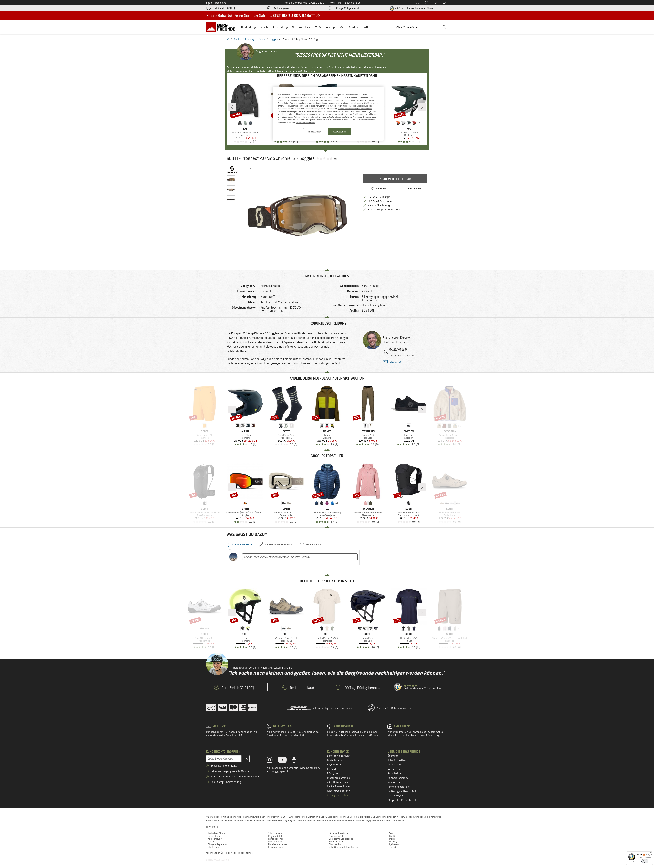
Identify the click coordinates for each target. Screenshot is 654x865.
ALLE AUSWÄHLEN (340, 132)
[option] (298, 215)
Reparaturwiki (409, 800)
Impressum (394, 782)
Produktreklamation (338, 778)
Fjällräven (394, 844)
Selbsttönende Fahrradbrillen (343, 846)
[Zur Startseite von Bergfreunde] (221, 27)
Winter (318, 27)
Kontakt (331, 769)
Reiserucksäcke (337, 836)
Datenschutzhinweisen (305, 122)
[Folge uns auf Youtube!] (285, 760)
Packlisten (213, 841)
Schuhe (264, 27)
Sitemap (248, 852)
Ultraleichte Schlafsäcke (341, 838)
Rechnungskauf (281, 8)
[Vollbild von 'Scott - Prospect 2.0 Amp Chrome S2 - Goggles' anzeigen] (249, 167)
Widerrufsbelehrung (338, 790)
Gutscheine (394, 773)
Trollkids (393, 846)
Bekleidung (248, 27)
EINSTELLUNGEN (314, 132)
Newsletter (393, 769)
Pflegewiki (393, 800)
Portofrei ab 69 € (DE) (224, 8)
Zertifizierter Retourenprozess (394, 708)
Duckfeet (393, 836)
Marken (354, 27)
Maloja (392, 838)
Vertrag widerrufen (337, 795)
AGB (329, 782)
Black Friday (214, 846)
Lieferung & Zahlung (338, 755)
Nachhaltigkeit (395, 795)
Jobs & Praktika (396, 760)
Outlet (366, 27)
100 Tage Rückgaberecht (346, 8)
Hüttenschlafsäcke (338, 833)
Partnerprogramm (397, 778)
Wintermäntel (275, 841)
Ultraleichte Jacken (278, 844)
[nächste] (422, 107)
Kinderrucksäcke (337, 841)
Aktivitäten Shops (216, 833)
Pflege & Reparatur (217, 844)
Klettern (296, 27)
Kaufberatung (215, 838)
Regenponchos (275, 838)
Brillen (262, 39)
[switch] (644, 861)
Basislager (221, 2)
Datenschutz (340, 782)
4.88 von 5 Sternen (414, 8)
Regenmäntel (275, 836)
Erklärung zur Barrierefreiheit (404, 791)
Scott (232, 158)
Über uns (392, 755)
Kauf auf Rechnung (379, 205)
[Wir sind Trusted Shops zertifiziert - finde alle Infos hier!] (398, 687)
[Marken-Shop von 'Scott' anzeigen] (232, 169)
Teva (391, 833)
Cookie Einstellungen (339, 786)
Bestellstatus (334, 760)
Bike (308, 27)
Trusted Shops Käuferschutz (384, 209)
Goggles (274, 39)
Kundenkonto (395, 764)
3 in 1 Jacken (275, 833)
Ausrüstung (280, 27)
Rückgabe (332, 773)
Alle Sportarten (336, 27)
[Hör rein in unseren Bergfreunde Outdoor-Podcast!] (296, 760)
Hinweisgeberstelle (398, 786)
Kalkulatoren (214, 836)
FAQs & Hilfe (334, 764)
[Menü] (651, 853)
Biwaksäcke (335, 844)
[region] (328, 114)
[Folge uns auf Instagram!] (272, 760)
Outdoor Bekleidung (244, 39)
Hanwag (393, 841)
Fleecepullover (275, 846)
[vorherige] (232, 107)
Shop (209, 2)
